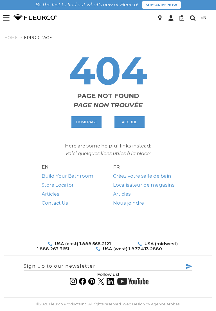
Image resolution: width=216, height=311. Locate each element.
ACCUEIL (129, 122)
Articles (50, 194)
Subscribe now (161, 5)
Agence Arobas (165, 304)
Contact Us (55, 203)
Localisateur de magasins (144, 185)
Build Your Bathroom (67, 176)
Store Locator (58, 185)
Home (11, 37)
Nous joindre (128, 203)
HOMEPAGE (86, 122)
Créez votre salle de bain (142, 176)
